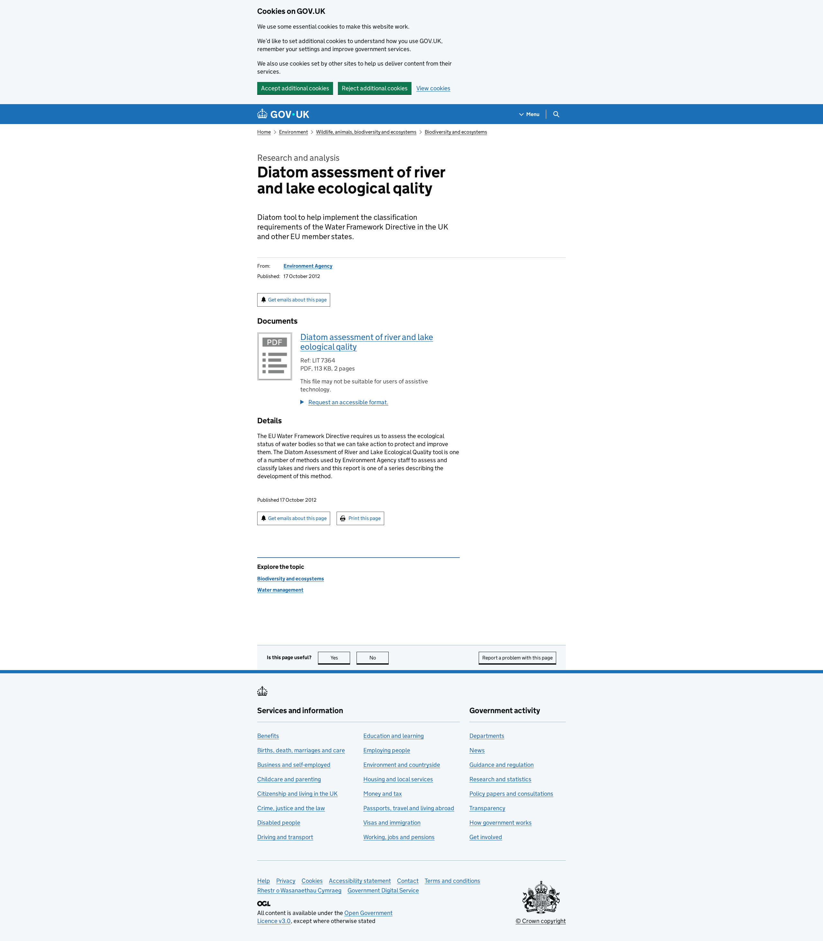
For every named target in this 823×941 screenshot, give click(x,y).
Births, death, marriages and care (301, 750)
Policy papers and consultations (511, 793)
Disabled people (278, 822)
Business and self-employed (293, 764)
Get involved (485, 837)
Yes (340, 658)
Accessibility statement (360, 880)
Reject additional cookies (375, 88)
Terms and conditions (452, 880)
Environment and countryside (401, 764)
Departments (486, 735)
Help (263, 880)
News (477, 750)
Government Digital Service (383, 890)
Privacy (285, 880)
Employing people (386, 750)
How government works (500, 822)
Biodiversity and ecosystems (456, 132)
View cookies (433, 88)
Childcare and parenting (289, 779)
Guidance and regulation (501, 764)
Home (264, 132)
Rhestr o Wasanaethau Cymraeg (299, 890)
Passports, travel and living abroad (408, 808)
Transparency (487, 808)
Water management (280, 590)
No (379, 658)
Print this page (364, 518)
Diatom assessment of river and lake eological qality (366, 342)
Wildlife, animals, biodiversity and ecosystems (366, 132)
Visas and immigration (392, 822)
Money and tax (382, 793)
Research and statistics (500, 779)
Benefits (268, 735)
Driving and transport (285, 837)
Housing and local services (398, 779)
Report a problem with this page (517, 658)
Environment (293, 132)
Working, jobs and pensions (399, 837)
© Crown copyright (541, 921)
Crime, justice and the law (291, 808)
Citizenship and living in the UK (297, 793)
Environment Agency (308, 266)
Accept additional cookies (295, 88)
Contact (408, 880)
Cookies (312, 880)
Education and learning (393, 735)
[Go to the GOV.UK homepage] (283, 114)
